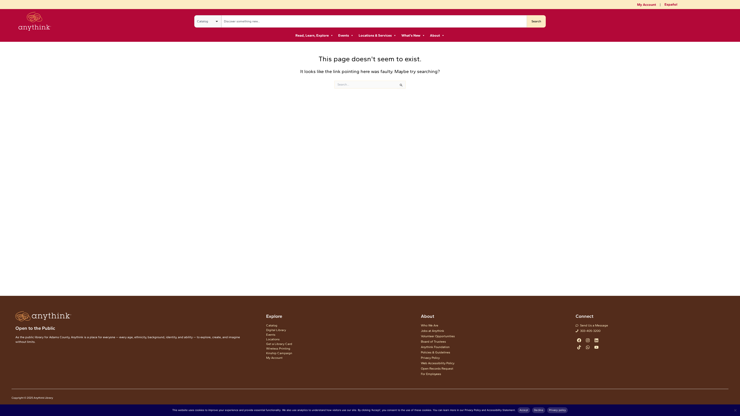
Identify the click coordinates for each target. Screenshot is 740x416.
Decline (538, 410)
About (435, 35)
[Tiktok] (579, 347)
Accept (524, 410)
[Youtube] (596, 347)
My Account (646, 5)
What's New (410, 35)
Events (343, 35)
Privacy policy (557, 410)
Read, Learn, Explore (312, 35)
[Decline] (735, 410)
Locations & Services (375, 35)
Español (670, 4)
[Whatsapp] (587, 347)
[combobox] (374, 21)
